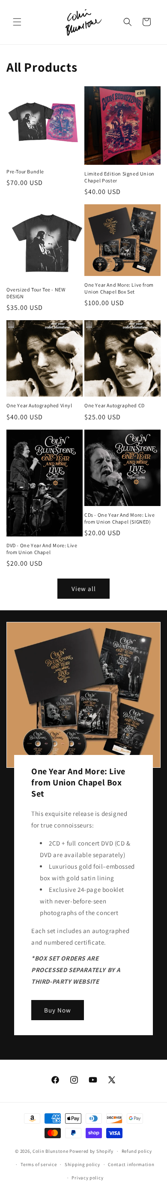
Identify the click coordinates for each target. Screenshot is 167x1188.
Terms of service (39, 1164)
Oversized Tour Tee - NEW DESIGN (35, 293)
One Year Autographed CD (114, 405)
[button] (17, 21)
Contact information (131, 1164)
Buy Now (57, 1010)
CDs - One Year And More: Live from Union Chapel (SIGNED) (119, 518)
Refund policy (137, 1151)
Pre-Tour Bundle (25, 171)
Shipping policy (82, 1164)
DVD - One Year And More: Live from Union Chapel (41, 548)
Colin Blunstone (51, 1151)
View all (84, 589)
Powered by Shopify (91, 1151)
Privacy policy (87, 1178)
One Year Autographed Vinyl (39, 405)
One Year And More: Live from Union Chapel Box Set (119, 288)
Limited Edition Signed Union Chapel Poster (119, 177)
